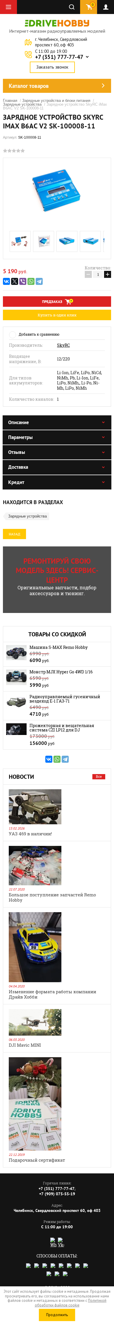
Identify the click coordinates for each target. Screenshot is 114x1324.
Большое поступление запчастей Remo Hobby (52, 897)
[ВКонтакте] (6, 281)
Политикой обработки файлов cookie (71, 1303)
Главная (10, 100)
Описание (18, 422)
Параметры (20, 437)
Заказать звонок (52, 67)
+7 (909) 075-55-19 (57, 1193)
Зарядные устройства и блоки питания (56, 100)
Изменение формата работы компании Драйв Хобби (52, 994)
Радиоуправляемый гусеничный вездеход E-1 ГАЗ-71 (65, 699)
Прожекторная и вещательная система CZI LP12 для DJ (62, 728)
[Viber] (22, 281)
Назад (14, 534)
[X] (14, 281)
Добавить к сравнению (39, 334)
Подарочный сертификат (37, 1160)
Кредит (16, 482)
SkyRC (63, 345)
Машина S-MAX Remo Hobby (59, 647)
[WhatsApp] (30, 281)
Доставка (18, 467)
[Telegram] (39, 281)
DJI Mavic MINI (25, 1045)
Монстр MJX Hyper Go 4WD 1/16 (61, 672)
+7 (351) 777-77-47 (59, 57)
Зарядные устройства (22, 104)
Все (99, 776)
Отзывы (16, 452)
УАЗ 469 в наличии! (30, 834)
